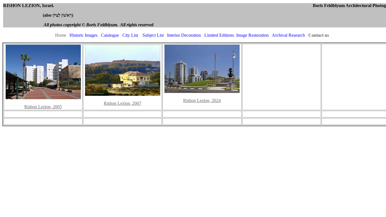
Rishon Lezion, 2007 (122, 103)
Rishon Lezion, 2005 (43, 106)
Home (60, 35)
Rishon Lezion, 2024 (202, 100)
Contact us (318, 35)
